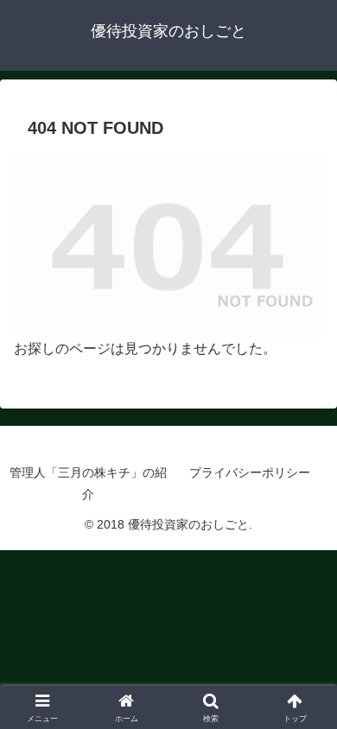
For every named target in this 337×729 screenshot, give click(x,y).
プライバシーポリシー (249, 472)
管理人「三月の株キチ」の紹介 (88, 483)
